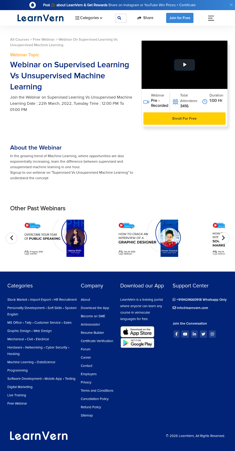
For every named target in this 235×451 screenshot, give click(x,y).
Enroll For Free (184, 118)
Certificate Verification (97, 341)
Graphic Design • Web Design (29, 331)
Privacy (86, 382)
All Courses (19, 39)
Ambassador (90, 324)
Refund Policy (91, 407)
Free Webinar (44, 39)
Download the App (95, 308)
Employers (89, 374)
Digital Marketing (20, 387)
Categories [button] (89, 17)
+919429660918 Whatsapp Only (201, 300)
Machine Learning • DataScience (31, 362)
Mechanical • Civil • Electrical (28, 339)
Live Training (16, 395)
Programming (17, 370)
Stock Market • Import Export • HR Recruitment (42, 300)
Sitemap (87, 415)
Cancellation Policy (95, 399)
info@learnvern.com (192, 308)
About (85, 300)
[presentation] (11, 238)
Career (86, 357)
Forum (85, 349)
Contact (86, 366)
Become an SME (93, 316)
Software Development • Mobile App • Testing (41, 379)
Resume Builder (92, 333)
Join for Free (179, 18)
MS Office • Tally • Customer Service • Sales (39, 323)
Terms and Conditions (97, 391)
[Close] (231, 5)
